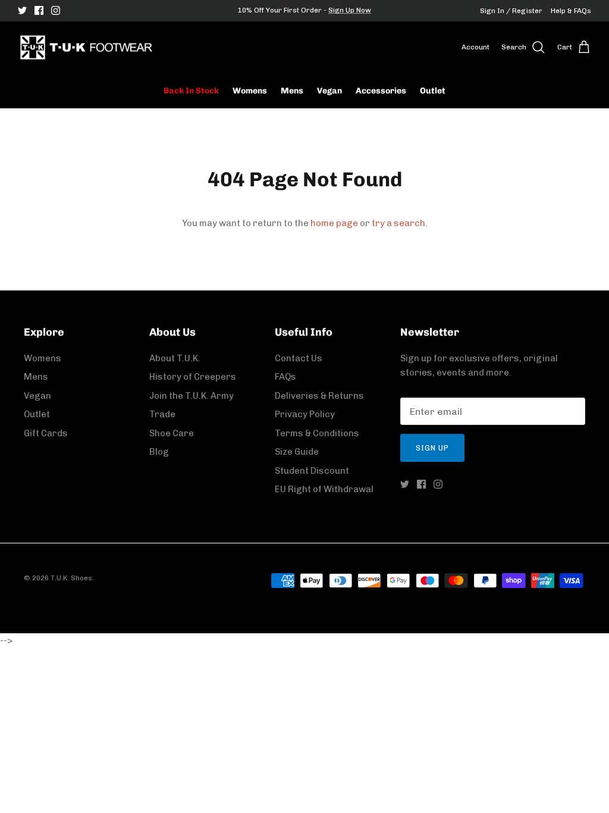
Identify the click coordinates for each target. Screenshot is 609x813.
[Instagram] (55, 10)
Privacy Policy (305, 414)
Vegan (329, 91)
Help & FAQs (571, 11)
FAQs (285, 376)
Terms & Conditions (317, 433)
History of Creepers (192, 376)
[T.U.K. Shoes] (86, 47)
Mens (292, 91)
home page (334, 223)
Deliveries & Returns (319, 395)
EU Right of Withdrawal (324, 489)
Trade (162, 414)
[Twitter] (22, 10)
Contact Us (298, 358)
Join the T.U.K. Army (191, 395)
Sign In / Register (511, 11)
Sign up (432, 447)
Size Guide (297, 451)
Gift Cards (46, 433)
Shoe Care (171, 433)
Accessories (381, 91)
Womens (250, 91)
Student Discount (312, 470)
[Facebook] (38, 10)
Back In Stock (191, 91)
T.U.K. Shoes (71, 578)
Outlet (432, 91)
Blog (159, 451)
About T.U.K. (174, 358)
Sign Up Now (349, 10)
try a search (398, 223)
